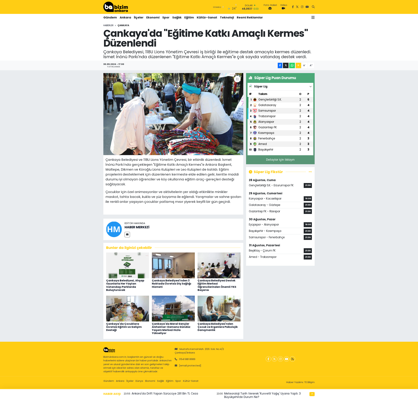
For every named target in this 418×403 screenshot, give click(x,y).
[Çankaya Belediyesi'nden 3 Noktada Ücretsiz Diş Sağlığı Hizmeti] (173, 265)
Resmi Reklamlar (250, 17)
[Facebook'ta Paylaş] (280, 65)
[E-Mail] (127, 234)
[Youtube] (286, 359)
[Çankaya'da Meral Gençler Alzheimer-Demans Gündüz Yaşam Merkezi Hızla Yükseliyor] (173, 308)
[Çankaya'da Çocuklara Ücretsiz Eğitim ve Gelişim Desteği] (127, 308)
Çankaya (123, 25)
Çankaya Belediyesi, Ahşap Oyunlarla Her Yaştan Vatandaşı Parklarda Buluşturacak (125, 285)
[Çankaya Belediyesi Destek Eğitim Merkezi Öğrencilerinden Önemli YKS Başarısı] (219, 265)
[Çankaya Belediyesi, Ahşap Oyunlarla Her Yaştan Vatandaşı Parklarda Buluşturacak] (127, 265)
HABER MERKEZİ (137, 227)
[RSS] (292, 359)
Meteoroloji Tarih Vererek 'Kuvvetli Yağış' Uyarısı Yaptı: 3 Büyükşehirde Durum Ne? (262, 395)
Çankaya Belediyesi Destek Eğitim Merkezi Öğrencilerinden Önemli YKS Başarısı (217, 285)
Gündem (110, 17)
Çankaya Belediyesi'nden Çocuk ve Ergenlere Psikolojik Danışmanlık (218, 327)
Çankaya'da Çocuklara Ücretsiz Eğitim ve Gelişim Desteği (124, 327)
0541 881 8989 (187, 359)
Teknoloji (227, 17)
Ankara (125, 17)
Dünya (139, 381)
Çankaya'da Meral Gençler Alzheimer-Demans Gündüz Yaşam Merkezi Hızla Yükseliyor (171, 328)
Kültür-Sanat (207, 17)
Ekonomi (153, 17)
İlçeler (139, 17)
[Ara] (313, 7)
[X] (274, 359)
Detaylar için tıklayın (280, 160)
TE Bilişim (309, 382)
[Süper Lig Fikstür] (310, 172)
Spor (165, 17)
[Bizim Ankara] (115, 7)
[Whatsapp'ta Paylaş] (292, 65)
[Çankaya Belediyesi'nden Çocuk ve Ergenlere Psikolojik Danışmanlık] (219, 308)
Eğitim (189, 17)
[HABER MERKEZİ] (114, 229)
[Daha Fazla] (298, 65)
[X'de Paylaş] (286, 65)
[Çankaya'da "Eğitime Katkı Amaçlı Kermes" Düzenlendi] (173, 114)
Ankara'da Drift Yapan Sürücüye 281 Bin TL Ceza (165, 393)
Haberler (108, 25)
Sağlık (177, 17)
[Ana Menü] (313, 17)
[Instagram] (280, 359)
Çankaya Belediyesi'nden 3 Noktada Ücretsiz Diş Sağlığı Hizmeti (171, 284)
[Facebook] (268, 359)
